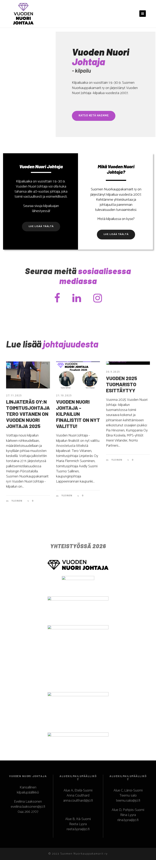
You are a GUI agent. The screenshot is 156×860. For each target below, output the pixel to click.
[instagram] (97, 299)
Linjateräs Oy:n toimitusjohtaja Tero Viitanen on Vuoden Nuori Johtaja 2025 (28, 414)
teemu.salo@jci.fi (128, 801)
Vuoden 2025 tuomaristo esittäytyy (121, 384)
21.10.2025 (64, 395)
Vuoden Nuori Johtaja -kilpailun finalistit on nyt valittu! (78, 414)
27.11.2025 (14, 395)
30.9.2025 (113, 371)
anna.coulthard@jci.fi (78, 801)
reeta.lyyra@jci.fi (78, 829)
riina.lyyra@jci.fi (128, 820)
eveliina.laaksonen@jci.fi (28, 807)
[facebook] (57, 299)
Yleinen (16, 500)
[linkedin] (76, 299)
